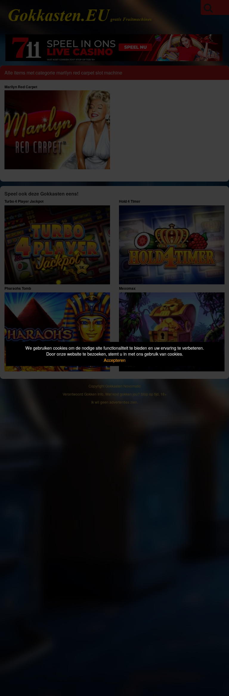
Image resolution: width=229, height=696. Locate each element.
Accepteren (115, 360)
